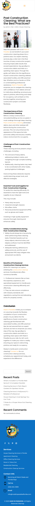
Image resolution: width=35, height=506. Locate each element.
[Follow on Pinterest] (12, 443)
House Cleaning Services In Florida (15, 453)
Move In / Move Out (10, 462)
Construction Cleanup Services (14, 468)
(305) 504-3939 (13, 487)
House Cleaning (24, 27)
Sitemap (21, 503)
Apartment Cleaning (10, 456)
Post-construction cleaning (13, 123)
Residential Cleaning (11, 465)
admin (8, 27)
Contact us (15, 351)
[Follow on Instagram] (16, 443)
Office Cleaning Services (12, 459)
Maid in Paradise (17, 85)
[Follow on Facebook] (5, 443)
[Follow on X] (8, 443)
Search (28, 371)
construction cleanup (20, 270)
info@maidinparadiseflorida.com (19, 494)
